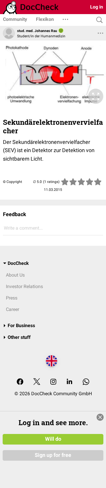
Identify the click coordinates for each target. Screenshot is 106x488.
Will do (53, 439)
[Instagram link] (53, 382)
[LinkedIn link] (69, 382)
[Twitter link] (36, 382)
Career (12, 309)
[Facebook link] (20, 382)
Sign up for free (53, 455)
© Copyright (12, 182)
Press (11, 298)
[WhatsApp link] (86, 382)
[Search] (98, 20)
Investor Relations (24, 286)
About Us (15, 275)
